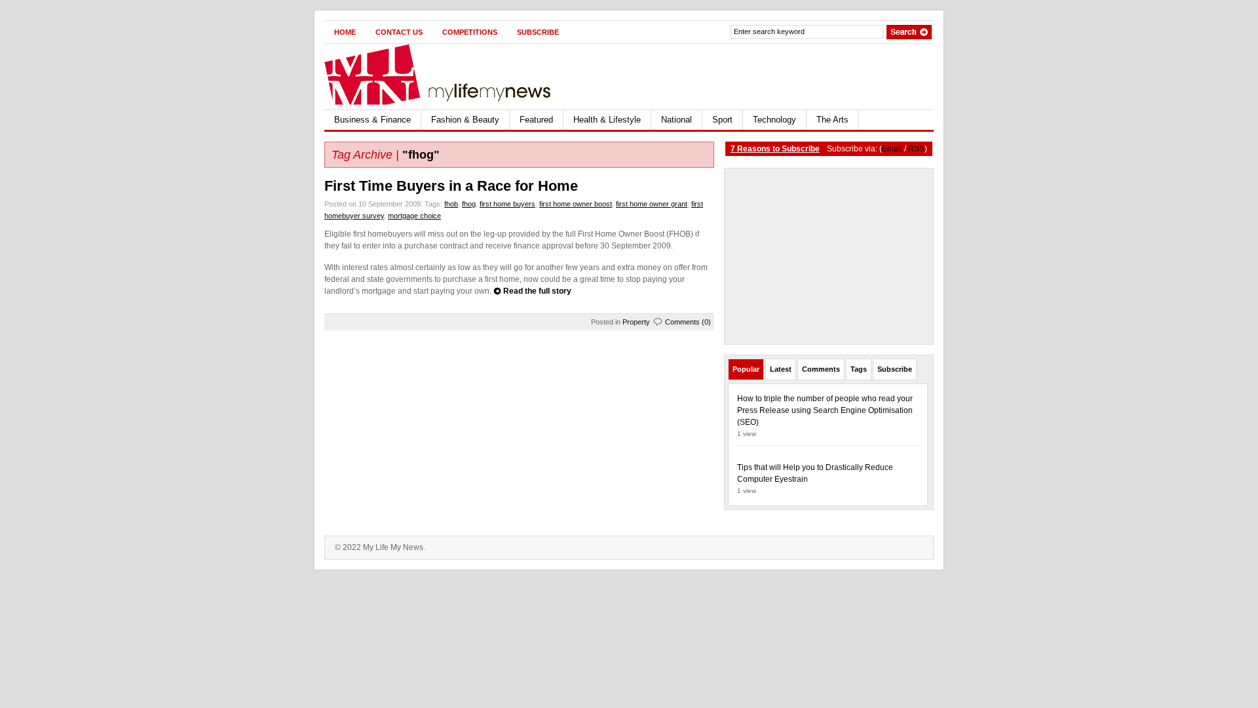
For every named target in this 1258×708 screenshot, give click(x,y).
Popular (746, 369)
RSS (916, 148)
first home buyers (507, 204)
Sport (722, 120)
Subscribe (538, 32)
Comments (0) (688, 322)
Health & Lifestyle (607, 120)
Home (345, 32)
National (676, 120)
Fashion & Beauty (465, 120)
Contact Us (399, 32)
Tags (858, 369)
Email (892, 148)
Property (636, 322)
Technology (774, 120)
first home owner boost (575, 204)
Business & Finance (372, 120)
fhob (451, 204)
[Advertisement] (780, 76)
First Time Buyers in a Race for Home (451, 186)
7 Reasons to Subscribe (775, 148)
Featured (536, 120)
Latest (780, 369)
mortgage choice (414, 216)
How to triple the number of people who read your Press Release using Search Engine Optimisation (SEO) (825, 410)
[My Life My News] (451, 74)
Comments (821, 369)
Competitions (469, 32)
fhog (469, 204)
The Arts (832, 120)
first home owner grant (651, 204)
